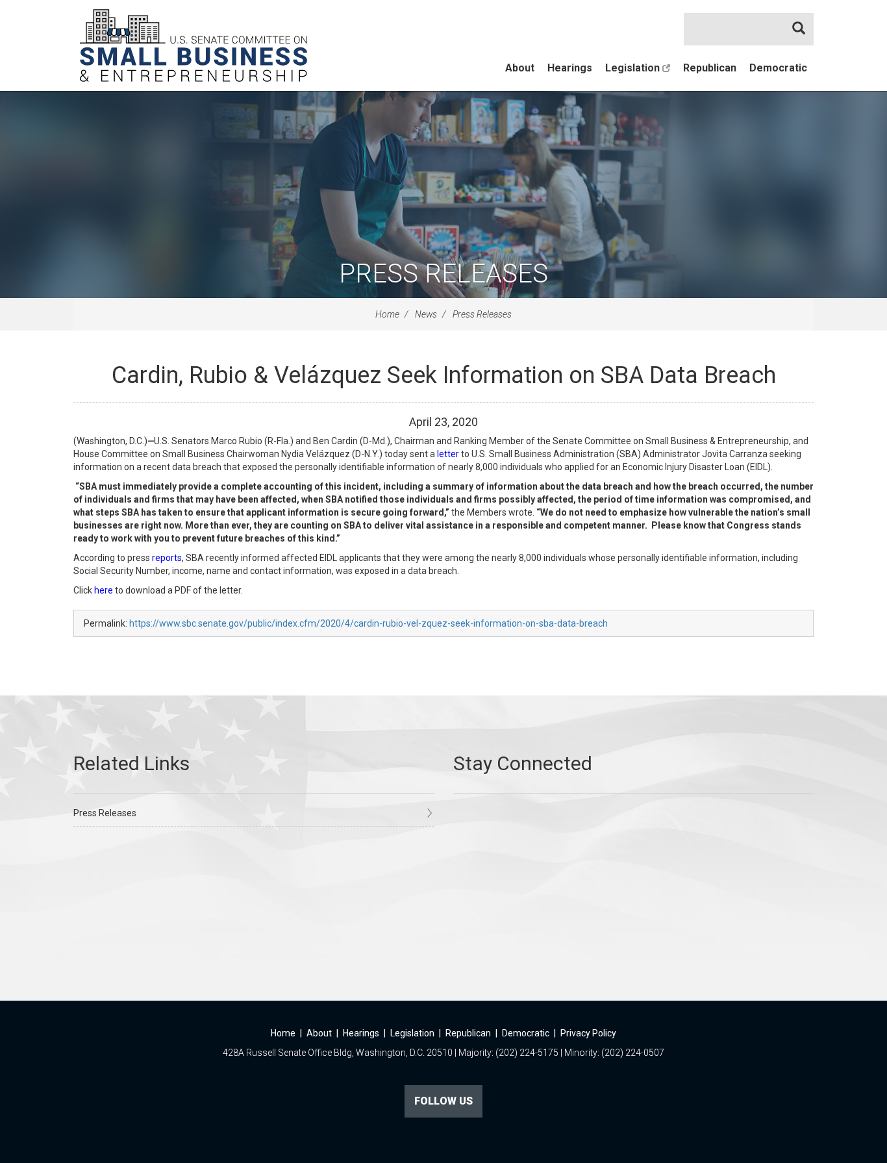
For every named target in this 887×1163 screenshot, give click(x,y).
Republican (709, 68)
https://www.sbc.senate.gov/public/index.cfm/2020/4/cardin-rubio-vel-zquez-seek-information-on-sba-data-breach (368, 623)
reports (167, 558)
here (103, 590)
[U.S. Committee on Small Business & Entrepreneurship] (193, 45)
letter (448, 454)
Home (387, 314)
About (519, 68)
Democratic (778, 68)
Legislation (633, 68)
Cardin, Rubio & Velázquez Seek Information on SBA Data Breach (444, 375)
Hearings (569, 68)
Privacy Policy (588, 1033)
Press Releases (443, 273)
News (426, 314)
